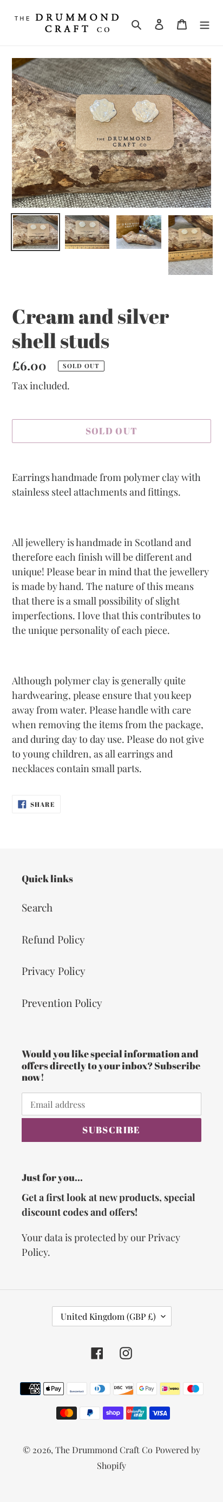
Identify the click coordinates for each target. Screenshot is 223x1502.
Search (37, 907)
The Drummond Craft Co (104, 1449)
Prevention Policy (62, 1003)
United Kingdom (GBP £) (108, 1316)
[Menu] (204, 23)
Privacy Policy (54, 971)
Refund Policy (53, 939)
